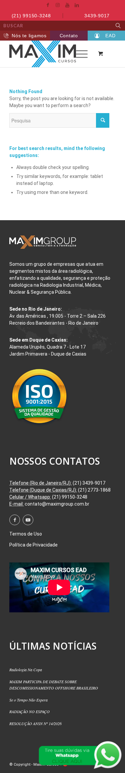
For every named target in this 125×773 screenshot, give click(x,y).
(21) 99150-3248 (31, 15)
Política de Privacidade (33, 544)
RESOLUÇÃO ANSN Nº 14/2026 (35, 723)
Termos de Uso (25, 534)
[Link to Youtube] (67, 5)
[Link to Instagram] (58, 5)
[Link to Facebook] (48, 5)
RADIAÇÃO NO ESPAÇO (29, 711)
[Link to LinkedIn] (77, 5)
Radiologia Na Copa (25, 669)
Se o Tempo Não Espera (28, 699)
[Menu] (78, 54)
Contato (69, 35)
